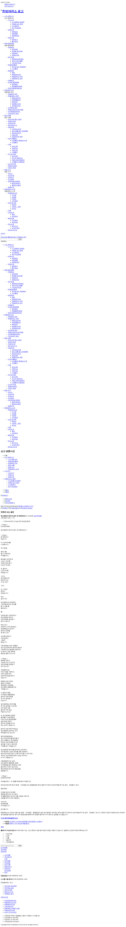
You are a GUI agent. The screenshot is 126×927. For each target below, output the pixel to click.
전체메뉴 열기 (21, 237)
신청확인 (15, 142)
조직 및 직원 (12, 203)
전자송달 (7, 863)
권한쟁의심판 (16, 106)
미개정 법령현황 (13, 82)
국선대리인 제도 (13, 113)
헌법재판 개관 (12, 94)
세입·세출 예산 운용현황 (20, 131)
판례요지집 (15, 55)
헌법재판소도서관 (10, 902)
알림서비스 (8, 866)
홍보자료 (11, 218)
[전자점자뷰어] (13, 508)
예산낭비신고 (12, 125)
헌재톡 (5, 847)
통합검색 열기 (12, 237)
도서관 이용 (12, 164)
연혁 (9, 210)
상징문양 (15, 216)
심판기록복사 (12, 138)
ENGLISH (4, 237)
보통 (7, 838)
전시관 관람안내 (17, 158)
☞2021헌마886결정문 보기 (9, 818)
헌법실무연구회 (9, 910)
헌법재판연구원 (9, 904)
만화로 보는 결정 (17, 24)
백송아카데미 (12, 166)
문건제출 (7, 861)
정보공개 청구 (16, 133)
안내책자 (15, 220)
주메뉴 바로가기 (9, 4)
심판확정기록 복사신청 (19, 140)
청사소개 (11, 224)
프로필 (14, 197)
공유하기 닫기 (28, 506)
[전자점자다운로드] (25, 508)
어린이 (3, 233)
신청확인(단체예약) (18, 162)
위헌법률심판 (16, 100)
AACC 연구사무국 (10, 912)
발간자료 (11, 57)
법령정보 (11, 71)
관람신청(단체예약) (18, 160)
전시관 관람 (12, 154)
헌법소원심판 (16, 98)
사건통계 (15, 69)
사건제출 (7, 855)
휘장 (13, 214)
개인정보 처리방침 (10, 886)
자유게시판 (11, 123)
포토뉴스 (11, 177)
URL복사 (21, 506)
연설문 (14, 199)
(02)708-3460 (11, 875)
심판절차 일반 (12, 108)
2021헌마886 (38, 516)
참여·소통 (7, 115)
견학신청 (15, 150)
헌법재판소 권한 (13, 96)
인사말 (14, 195)
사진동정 (15, 201)
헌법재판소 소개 (9, 189)
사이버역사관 (8, 906)
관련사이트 (4, 897)
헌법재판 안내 (9, 90)
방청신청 (11, 37)
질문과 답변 (12, 121)
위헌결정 (15, 84)
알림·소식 (7, 170)
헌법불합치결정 (17, 86)
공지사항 (15, 146)
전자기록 (7, 865)
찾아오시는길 (12, 230)
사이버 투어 (16, 228)
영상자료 (15, 222)
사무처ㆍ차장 (16, 207)
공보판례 (15, 49)
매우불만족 (10, 842)
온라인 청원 (12, 168)
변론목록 (15, 34)
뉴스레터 (11, 179)
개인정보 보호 (9, 888)
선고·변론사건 (9, 16)
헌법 (13, 72)
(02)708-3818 (14, 879)
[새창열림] (8, 499)
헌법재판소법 (16, 74)
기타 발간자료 (16, 63)
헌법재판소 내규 (17, 78)
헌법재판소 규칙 (17, 76)
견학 (9, 144)
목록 (2, 827)
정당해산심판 (16, 104)
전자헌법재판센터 (14, 111)
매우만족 (9, 834)
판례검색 (15, 53)
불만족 (8, 840)
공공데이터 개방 (17, 136)
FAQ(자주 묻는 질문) (15, 119)
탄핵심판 (15, 102)
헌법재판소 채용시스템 (12, 908)
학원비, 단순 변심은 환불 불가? (19, 823)
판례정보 (11, 47)
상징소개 (11, 212)
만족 (7, 836)
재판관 (14, 205)
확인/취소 (15, 41)
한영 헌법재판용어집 (15, 88)
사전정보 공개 (16, 129)
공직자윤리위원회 (14, 181)
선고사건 (11, 20)
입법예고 (11, 80)
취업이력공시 (16, 183)
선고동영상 (15, 26)
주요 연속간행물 (17, 61)
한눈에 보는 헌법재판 (19, 67)
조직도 (14, 208)
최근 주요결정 (16, 28)
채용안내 (11, 187)
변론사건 (11, 30)
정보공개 (11, 127)
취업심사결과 (16, 185)
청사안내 (15, 226)
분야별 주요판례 (17, 51)
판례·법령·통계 (9, 43)
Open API (15, 135)
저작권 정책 (8, 890)
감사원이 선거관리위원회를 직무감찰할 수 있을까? (25, 821)
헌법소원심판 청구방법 (15, 109)
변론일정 (15, 32)
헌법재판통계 (12, 65)
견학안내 (15, 148)
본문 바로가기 (9, 6)
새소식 (10, 173)
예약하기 (15, 39)
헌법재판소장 (12, 193)
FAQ (5, 872)
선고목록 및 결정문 (18, 22)
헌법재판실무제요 (18, 59)
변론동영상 (15, 36)
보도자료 (11, 175)
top (2, 847)
